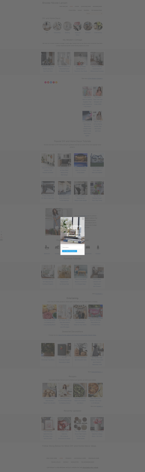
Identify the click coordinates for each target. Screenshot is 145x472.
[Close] (83, 218)
